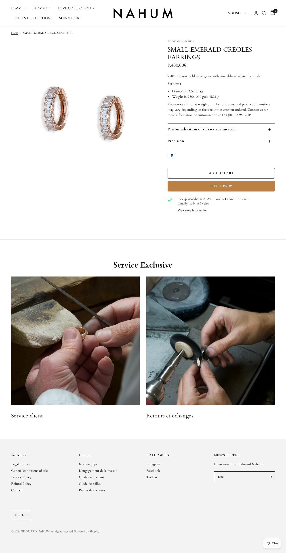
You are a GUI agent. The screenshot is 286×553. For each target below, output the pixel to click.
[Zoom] (145, 49)
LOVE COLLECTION (74, 8)
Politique (19, 455)
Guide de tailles (90, 483)
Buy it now (221, 186)
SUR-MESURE (70, 18)
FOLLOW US (158, 455)
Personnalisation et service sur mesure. (202, 129)
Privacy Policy (21, 477)
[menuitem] (20, 8)
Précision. (176, 141)
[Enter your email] (270, 476)
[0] (271, 13)
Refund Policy (21, 483)
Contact (17, 490)
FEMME (17, 8)
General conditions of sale (29, 470)
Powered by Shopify (86, 532)
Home (14, 33)
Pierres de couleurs (92, 490)
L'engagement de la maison (98, 470)
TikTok (152, 477)
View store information (193, 211)
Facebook (153, 470)
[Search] (264, 13)
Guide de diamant (91, 477)
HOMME (41, 8)
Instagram (153, 464)
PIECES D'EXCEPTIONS (34, 18)
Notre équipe (88, 464)
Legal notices (20, 464)
